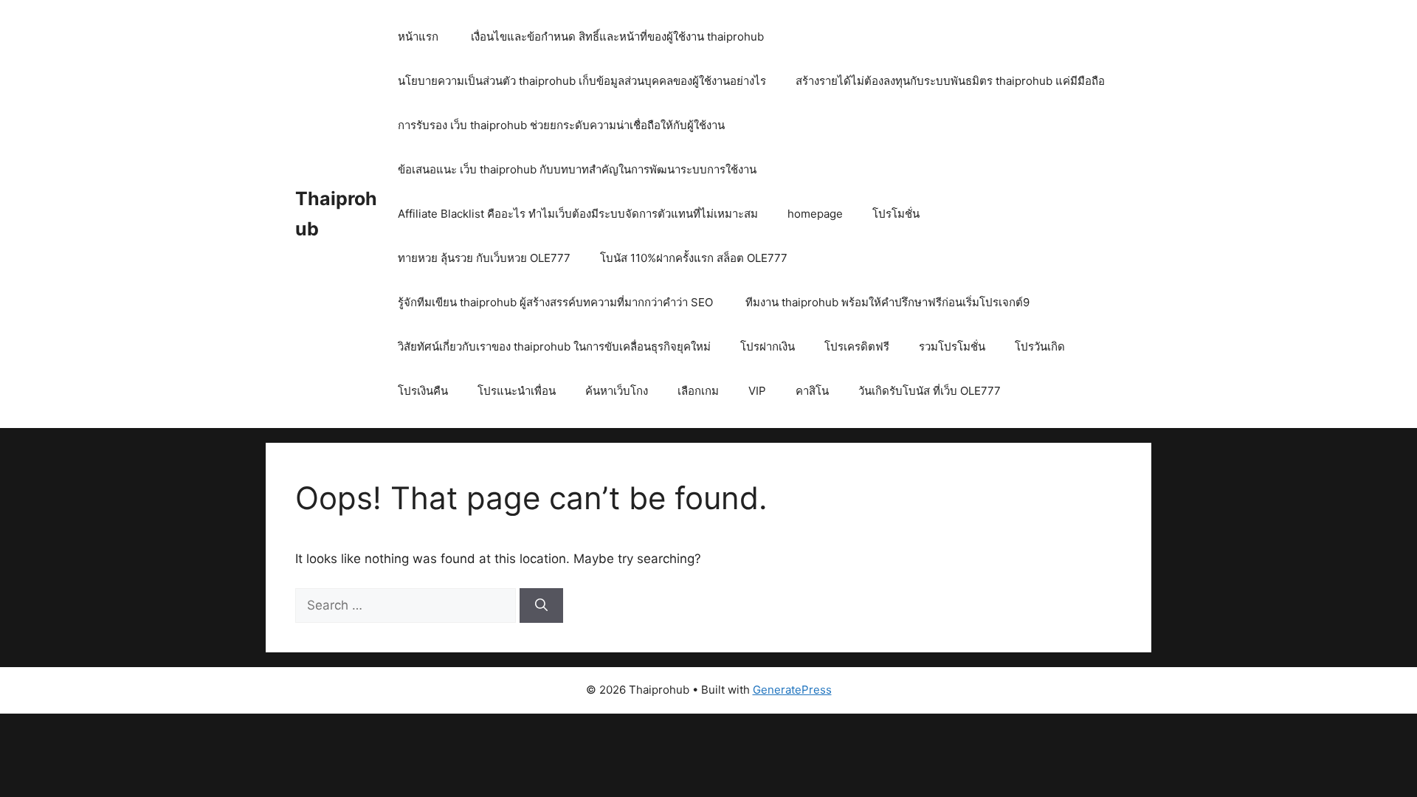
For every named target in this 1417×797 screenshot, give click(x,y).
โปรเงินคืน (423, 391)
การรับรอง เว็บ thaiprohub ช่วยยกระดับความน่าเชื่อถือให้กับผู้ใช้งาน (563, 125)
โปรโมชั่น (896, 214)
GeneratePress (792, 690)
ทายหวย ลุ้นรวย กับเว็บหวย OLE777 (484, 258)
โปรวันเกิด (1040, 346)
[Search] (541, 606)
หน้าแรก (418, 37)
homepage (815, 214)
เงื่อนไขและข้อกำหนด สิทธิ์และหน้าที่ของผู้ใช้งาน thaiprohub (617, 37)
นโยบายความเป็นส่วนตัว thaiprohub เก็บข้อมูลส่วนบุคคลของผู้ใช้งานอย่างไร (582, 81)
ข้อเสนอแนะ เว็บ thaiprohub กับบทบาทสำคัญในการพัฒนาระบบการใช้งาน (578, 169)
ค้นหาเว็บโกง (616, 391)
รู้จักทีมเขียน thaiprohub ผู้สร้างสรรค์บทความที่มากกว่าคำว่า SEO (557, 302)
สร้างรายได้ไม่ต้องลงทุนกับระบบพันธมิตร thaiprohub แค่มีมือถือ (950, 81)
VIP (757, 391)
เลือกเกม (698, 391)
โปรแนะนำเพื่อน (516, 391)
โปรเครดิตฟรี (856, 346)
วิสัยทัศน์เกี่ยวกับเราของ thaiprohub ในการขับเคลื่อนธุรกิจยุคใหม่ (554, 346)
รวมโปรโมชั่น (952, 346)
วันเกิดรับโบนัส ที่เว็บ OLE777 (929, 391)
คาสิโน (812, 391)
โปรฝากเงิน (767, 346)
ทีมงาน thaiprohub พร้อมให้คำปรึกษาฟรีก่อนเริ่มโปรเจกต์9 (887, 302)
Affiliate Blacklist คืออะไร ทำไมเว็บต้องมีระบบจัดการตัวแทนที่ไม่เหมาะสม (578, 214)
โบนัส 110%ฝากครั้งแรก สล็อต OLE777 (693, 258)
